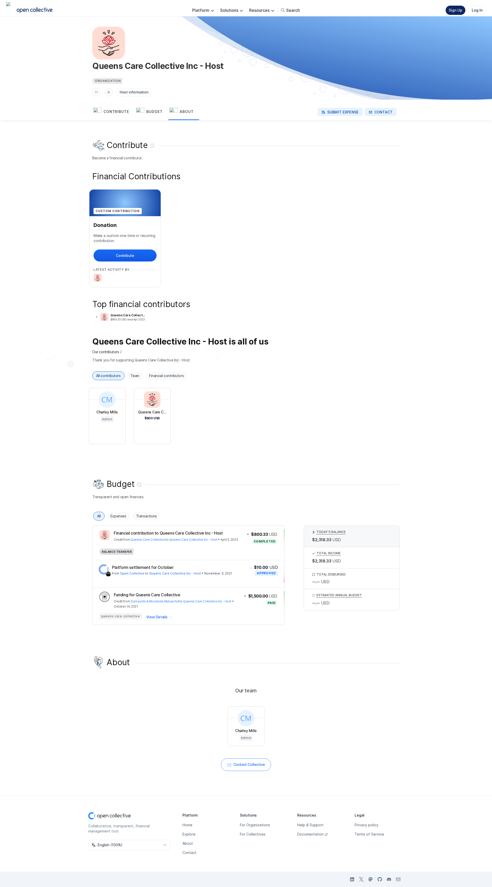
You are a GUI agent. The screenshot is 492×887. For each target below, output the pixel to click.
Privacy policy (366, 825)
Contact (189, 852)
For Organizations (255, 825)
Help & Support (310, 825)
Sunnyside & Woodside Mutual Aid (155, 601)
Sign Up (455, 10)
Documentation (310, 834)
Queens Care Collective (148, 539)
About (187, 843)
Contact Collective (249, 764)
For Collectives (252, 834)
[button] (113, 112)
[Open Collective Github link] (379, 879)
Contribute (125, 255)
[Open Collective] (104, 569)
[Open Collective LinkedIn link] (352, 879)
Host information (134, 92)
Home (187, 825)
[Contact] (96, 92)
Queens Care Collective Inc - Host (193, 539)
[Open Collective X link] (361, 879)
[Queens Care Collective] (98, 278)
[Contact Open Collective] (398, 879)
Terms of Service (369, 834)
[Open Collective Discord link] (389, 879)
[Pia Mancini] (108, 574)
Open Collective (132, 573)
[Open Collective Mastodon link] (370, 879)
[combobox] (129, 845)
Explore (189, 834)
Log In (477, 10)
